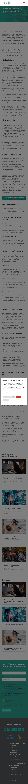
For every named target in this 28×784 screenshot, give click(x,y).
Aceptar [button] (18, 396)
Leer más (5, 392)
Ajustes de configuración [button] (9, 396)
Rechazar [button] (6, 400)
